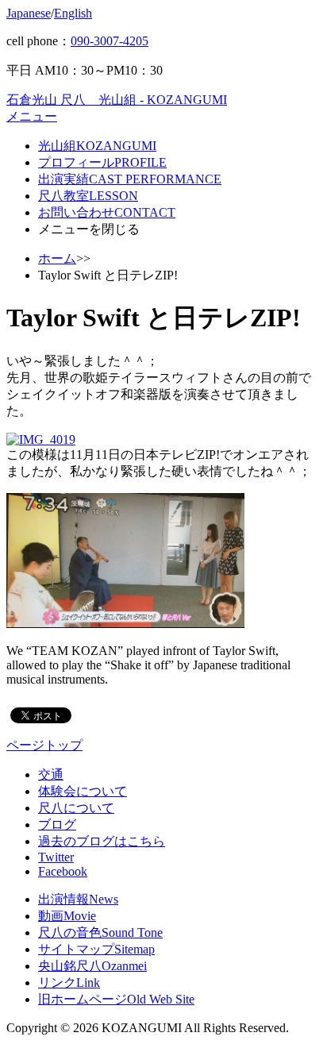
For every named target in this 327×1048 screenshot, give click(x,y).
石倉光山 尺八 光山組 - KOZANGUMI (116, 99)
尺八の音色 (100, 932)
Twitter (56, 857)
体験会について (82, 791)
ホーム (57, 258)
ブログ (57, 824)
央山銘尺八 (92, 966)
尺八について (76, 808)
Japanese (28, 13)
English (73, 13)
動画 (67, 916)
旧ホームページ (116, 999)
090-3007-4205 (109, 41)
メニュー (31, 116)
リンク (69, 982)
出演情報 (78, 899)
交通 (50, 774)
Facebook (62, 871)
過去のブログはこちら (101, 841)
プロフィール (102, 162)
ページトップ (44, 745)
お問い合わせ (106, 212)
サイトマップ (96, 949)
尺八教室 (88, 195)
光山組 (97, 145)
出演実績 (129, 179)
